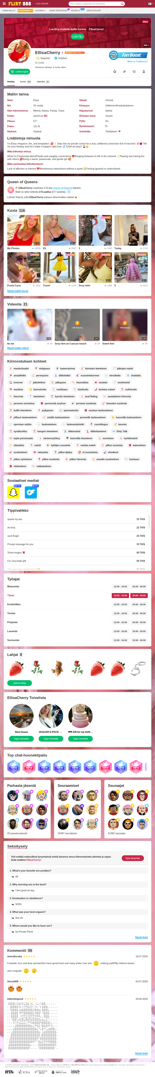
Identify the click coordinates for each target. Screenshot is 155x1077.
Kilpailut (75, 11)
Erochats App (94, 11)
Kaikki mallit (9, 11)
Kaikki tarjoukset (58, 11)
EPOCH (66, 1065)
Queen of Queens (62, 188)
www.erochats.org (42, 1065)
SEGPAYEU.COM (77, 1065)
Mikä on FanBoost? (137, 61)
